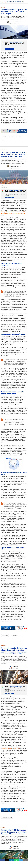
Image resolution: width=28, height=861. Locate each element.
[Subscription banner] (14, 631)
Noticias (3, 7)
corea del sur (14, 635)
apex (3, 140)
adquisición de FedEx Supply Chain (10, 748)
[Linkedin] (11, 860)
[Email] (25, 860)
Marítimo (3, 150)
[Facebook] (2, 860)
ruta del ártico (5, 635)
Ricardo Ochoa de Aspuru (15, 22)
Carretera (3, 645)
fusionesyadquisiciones (17, 136)
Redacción (15, 666)
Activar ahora (8, 48)
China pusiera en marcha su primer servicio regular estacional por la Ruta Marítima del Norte (13, 213)
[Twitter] (7, 860)
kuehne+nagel (5, 136)
